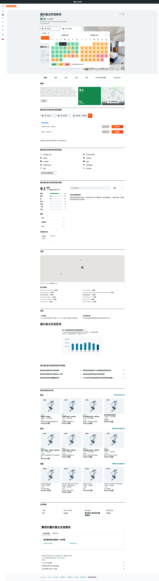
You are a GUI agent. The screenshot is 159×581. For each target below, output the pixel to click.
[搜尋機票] (3, 11)
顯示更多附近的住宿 (119, 395)
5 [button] (72, 44)
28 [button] (53, 60)
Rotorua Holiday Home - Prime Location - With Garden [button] (70, 484)
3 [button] (102, 44)
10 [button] (65, 48)
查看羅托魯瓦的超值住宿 (118, 428)
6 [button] (76, 44)
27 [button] (77, 56)
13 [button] (76, 48)
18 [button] (68, 52)
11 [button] (68, 48)
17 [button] (64, 52)
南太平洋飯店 (55, 577)
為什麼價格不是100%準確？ (50, 569)
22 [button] (57, 56)
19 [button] (72, 52)
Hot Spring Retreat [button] (46, 483)
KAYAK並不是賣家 (47, 563)
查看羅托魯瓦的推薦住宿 (118, 463)
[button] (157, 2)
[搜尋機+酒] (3, 21)
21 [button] (53, 56)
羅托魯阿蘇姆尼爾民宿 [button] (110, 415)
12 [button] (72, 48)
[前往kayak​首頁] (11, 6)
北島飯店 (76, 577)
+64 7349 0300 (44, 23)
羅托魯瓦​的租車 (48, 543)
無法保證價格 (62, 558)
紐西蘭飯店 (62, 577)
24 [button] (65, 56)
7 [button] (90, 48)
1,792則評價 (49, 19)
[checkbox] (48, 237)
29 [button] (57, 60)
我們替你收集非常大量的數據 (50, 566)
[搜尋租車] (3, 18)
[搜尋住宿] (3, 14)
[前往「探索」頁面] (3, 26)
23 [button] (61, 56)
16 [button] (61, 52)
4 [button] (68, 44)
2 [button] (98, 44)
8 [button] (94, 48)
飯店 (50, 577)
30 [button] (61, 60)
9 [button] (98, 48)
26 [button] (73, 56)
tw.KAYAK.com (43, 577)
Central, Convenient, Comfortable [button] (113, 483)
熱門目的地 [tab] (55, 533)
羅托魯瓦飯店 (73, 543)
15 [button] (57, 52)
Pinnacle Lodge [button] (87, 483)
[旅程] (3, 34)
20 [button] (77, 52)
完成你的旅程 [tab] (46, 533)
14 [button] (53, 52)
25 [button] (69, 56)
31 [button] (102, 60)
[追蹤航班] (3, 29)
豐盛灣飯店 (69, 577)
